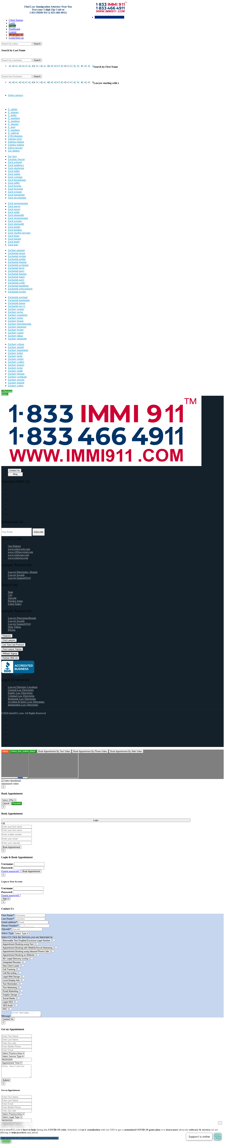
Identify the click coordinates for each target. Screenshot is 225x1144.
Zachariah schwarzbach (20, 288)
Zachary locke (15, 367)
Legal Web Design (11, 976)
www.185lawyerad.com (20, 552)
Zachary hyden (16, 329)
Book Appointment (11, 847)
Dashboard (14, 29)
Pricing (11, 630)
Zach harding (15, 230)
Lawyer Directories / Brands (22, 572)
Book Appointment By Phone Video (90, 751)
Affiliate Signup (10, 653)
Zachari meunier (16, 250)
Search (37, 44)
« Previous (6, 391)
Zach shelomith (16, 215)
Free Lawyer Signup (12, 649)
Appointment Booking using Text (18, 944)
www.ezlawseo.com (18, 555)
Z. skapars (13, 112)
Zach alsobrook (16, 168)
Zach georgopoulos (18, 203)
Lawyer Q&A (16, 35)
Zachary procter (16, 379)
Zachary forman (16, 373)
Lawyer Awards (16, 575)
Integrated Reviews (12, 962)
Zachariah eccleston (18, 265)
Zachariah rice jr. (16, 306)
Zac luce (12, 156)
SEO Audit (8, 1005)
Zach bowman (15, 188)
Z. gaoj (11, 127)
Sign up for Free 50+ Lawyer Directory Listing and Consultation (29, 1138)
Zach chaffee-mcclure (19, 232)
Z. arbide (12, 109)
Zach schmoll (15, 162)
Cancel (6, 803)
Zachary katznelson (18, 350)
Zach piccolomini (17, 197)
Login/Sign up (16, 37)
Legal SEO (8, 1002)
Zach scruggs (15, 191)
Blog (15, 474)
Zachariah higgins (17, 262)
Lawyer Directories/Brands (22, 618)
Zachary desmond (17, 338)
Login (12, 23)
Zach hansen (14, 238)
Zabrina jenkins (16, 141)
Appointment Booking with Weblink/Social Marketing (27, 948)
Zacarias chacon (16, 159)
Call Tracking (9, 969)
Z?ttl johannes (15, 136)
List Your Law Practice (13, 644)
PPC (5, 1009)
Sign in (6, 898)
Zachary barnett (16, 382)
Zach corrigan (15, 177)
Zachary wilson (16, 344)
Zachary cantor (16, 332)
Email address (9, 922)
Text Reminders (10, 984)
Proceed (16, 803)
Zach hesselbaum (17, 180)
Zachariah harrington (19, 300)
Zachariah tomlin (17, 259)
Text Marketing (10, 987)
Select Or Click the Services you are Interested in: (27, 937)
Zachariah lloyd (16, 268)
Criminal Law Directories (21, 696)
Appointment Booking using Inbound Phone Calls (26, 951)
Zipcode (12, 598)
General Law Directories (21, 690)
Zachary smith (15, 370)
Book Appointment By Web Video (126, 751)
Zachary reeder (16, 359)
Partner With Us (10, 658)
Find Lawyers (9, 640)
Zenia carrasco (15, 95)
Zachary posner (16, 309)
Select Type (7, 933)
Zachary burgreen (17, 326)
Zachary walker (16, 362)
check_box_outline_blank (23, 751)
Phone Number (9, 925)
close (5, 751)
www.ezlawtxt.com (18, 558)
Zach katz (13, 244)
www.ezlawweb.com (19, 549)
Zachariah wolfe (16, 282)
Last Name (7, 918)
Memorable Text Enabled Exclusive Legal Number (26, 940)
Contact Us (14, 470)
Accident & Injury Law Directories (26, 701)
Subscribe (38, 532)
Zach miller (14, 171)
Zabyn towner (15, 147)
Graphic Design (10, 995)
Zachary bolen (15, 353)
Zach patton (14, 174)
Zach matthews (16, 165)
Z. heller (12, 115)
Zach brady (14, 241)
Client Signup (16, 20)
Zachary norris (15, 318)
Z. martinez (14, 118)
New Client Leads (11, 966)
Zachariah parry (16, 271)
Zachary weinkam (17, 376)
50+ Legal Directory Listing (15, 958)
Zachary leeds (15, 356)
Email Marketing (10, 991)
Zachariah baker (16, 276)
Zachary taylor (15, 312)
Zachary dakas (15, 335)
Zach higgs (13, 235)
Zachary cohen (15, 385)
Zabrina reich (15, 138)
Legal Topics (14, 604)
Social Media (9, 998)
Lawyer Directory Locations (22, 687)
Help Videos (14, 627)
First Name (7, 915)
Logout (12, 32)
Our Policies (14, 546)
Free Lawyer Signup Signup (109, 17)
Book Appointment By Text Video (54, 751)
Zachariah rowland (18, 297)
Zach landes (14, 227)
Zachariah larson (16, 253)
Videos (12, 26)
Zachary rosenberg (17, 315)
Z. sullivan (13, 133)
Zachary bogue (16, 321)
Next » (4, 394)
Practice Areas (15, 601)
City (10, 595)
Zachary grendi (16, 347)
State (10, 592)
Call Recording (9, 973)
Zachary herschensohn (19, 323)
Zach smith (13, 212)
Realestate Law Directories (22, 699)
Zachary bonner (16, 365)
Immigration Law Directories (23, 704)
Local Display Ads (11, 980)
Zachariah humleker (18, 285)
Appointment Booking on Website (18, 955)
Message (5, 1016)
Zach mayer (14, 206)
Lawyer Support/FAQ (19, 578)
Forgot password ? (11, 871)
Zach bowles (14, 185)
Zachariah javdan (17, 256)
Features (7, 636)
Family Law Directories (20, 693)
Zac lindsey (14, 150)
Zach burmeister (16, 194)
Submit (6, 1080)
